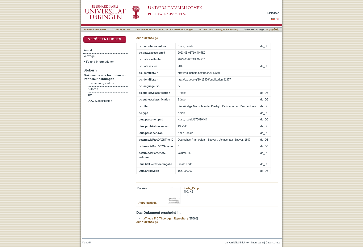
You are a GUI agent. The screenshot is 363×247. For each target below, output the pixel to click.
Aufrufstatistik (147, 202)
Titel (90, 94)
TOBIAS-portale (121, 29)
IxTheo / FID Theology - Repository (218, 29)
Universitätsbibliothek (237, 242)
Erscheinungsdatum (101, 83)
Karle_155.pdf (192, 188)
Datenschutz (273, 242)
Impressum (257, 242)
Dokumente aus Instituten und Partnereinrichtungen (164, 29)
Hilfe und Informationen (98, 61)
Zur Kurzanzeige (147, 38)
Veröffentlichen (104, 39)
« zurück (272, 29)
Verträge (89, 56)
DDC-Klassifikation (100, 100)
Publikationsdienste (95, 29)
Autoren (93, 89)
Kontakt (88, 50)
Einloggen (273, 13)
